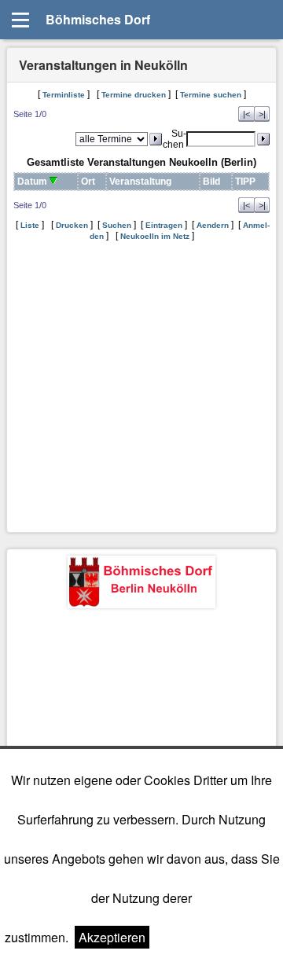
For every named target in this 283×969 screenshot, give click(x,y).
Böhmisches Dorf (98, 19)
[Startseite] (141, 584)
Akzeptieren (112, 937)
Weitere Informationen (217, 937)
